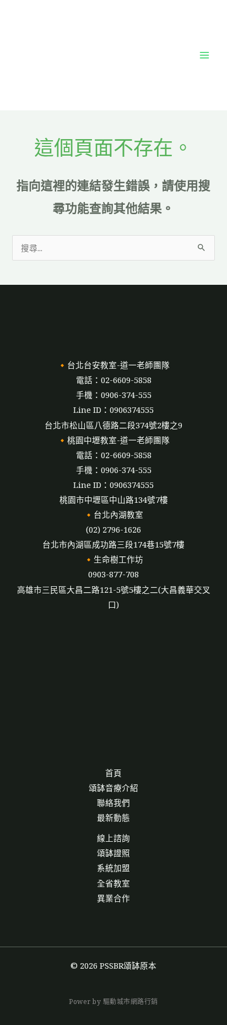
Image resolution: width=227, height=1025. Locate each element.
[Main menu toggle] (204, 55)
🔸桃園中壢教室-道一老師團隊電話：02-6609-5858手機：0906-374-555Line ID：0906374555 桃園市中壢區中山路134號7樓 (113, 469)
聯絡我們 (113, 802)
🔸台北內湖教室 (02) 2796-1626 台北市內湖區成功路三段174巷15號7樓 (113, 529)
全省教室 (113, 883)
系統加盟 (113, 867)
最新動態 (113, 817)
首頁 (113, 772)
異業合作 (113, 898)
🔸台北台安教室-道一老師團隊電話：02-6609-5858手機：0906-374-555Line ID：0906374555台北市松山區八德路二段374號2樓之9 (113, 394)
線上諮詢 (113, 837)
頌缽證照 (113, 852)
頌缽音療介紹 (113, 787)
